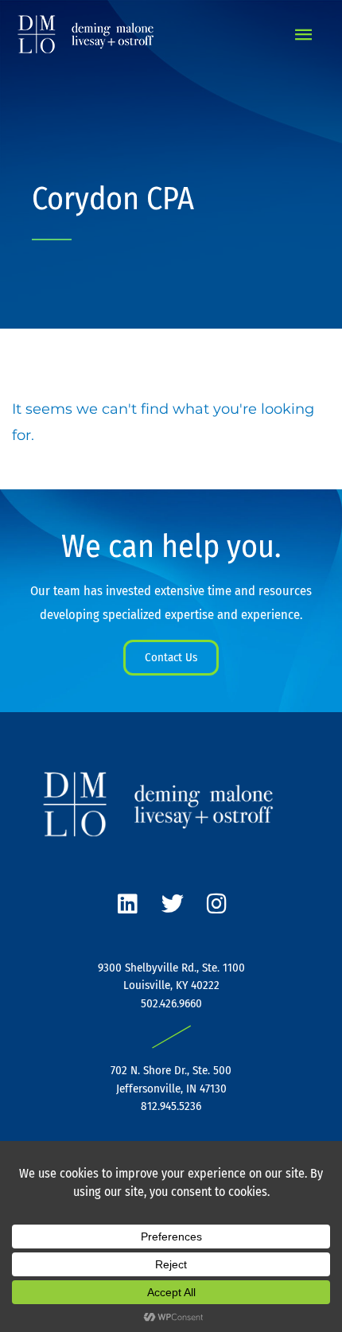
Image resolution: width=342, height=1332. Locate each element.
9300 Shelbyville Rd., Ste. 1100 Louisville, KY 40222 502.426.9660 (171, 985)
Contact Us (171, 657)
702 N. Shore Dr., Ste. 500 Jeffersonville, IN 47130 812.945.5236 (171, 1088)
